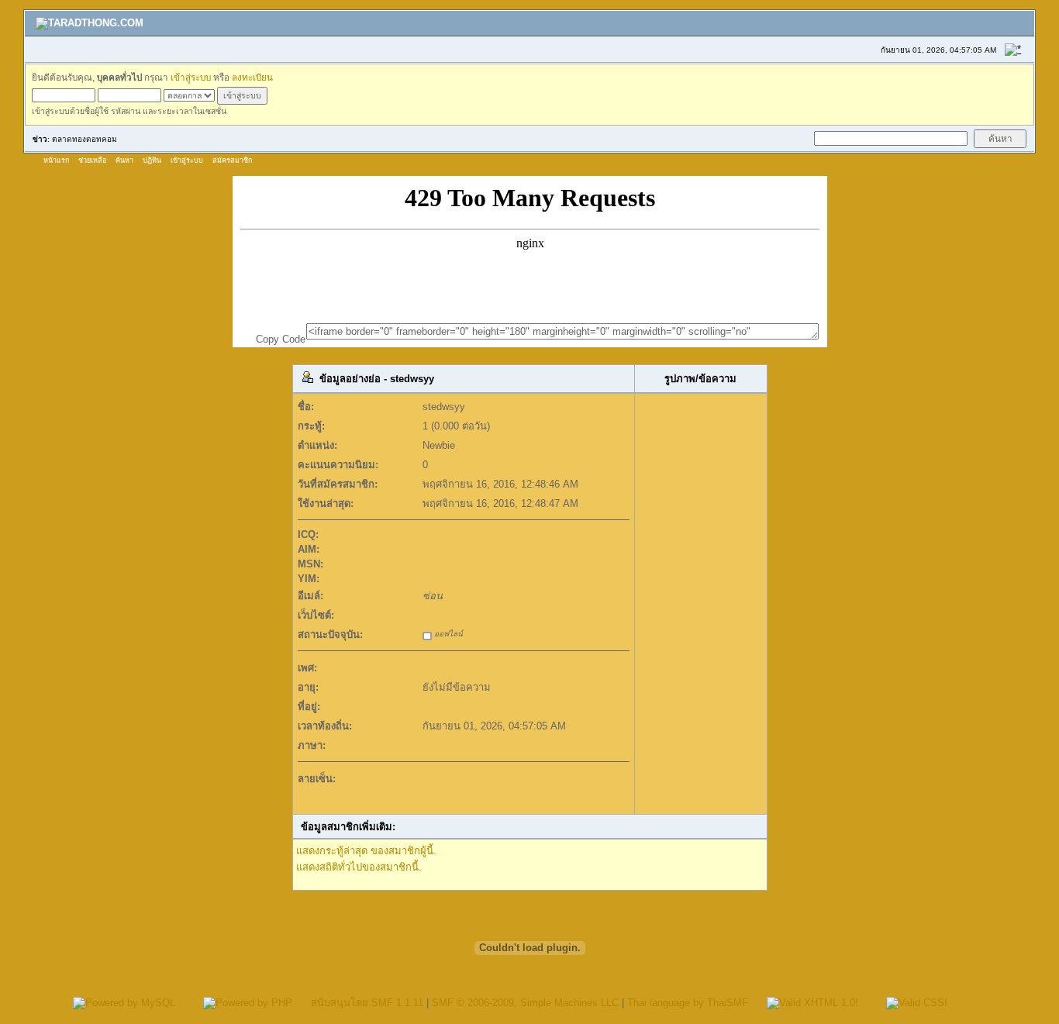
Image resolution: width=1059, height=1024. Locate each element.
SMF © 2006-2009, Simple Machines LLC (525, 1002)
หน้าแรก (56, 160)
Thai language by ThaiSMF (687, 1002)
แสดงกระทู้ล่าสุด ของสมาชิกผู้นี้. (366, 851)
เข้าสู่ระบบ (191, 77)
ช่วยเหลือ (92, 160)
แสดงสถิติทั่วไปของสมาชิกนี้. (359, 867)
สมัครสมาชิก (232, 160)
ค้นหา (124, 160)
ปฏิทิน (152, 160)
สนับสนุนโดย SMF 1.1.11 (367, 1002)
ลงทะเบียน (252, 77)
